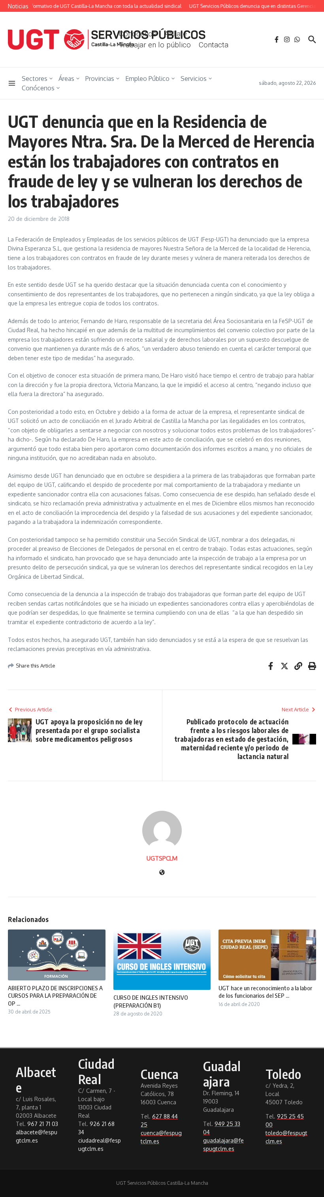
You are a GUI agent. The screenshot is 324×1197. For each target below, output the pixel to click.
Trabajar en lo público (155, 44)
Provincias (99, 78)
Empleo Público (147, 78)
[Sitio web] (162, 873)
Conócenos (38, 88)
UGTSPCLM (162, 858)
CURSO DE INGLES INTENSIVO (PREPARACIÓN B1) (150, 1001)
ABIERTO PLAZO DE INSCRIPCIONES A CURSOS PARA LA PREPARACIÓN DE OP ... (55, 995)
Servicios (194, 78)
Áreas (66, 78)
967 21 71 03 (42, 1123)
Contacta (213, 44)
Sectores (34, 78)
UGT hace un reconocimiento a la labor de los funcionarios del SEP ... (265, 991)
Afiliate (175, 33)
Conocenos (137, 33)
